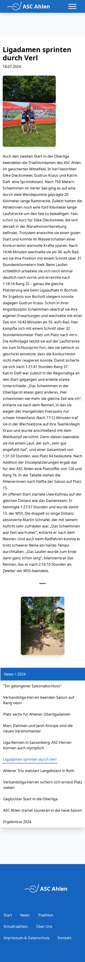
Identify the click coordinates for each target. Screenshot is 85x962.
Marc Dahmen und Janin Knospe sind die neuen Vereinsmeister (38, 728)
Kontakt (64, 937)
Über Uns (44, 926)
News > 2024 (15, 674)
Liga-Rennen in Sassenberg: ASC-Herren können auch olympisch (37, 745)
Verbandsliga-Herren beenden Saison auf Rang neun (38, 700)
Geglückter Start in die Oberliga (30, 798)
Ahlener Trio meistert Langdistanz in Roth (38, 770)
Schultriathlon (16, 926)
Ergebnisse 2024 (17, 821)
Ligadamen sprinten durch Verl (29, 759)
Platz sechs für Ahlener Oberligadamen (36, 714)
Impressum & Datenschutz (27, 937)
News (25, 915)
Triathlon (45, 915)
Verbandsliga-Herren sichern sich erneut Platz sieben (42, 785)
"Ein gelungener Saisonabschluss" (32, 685)
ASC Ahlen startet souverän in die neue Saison (42, 810)
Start (8, 915)
